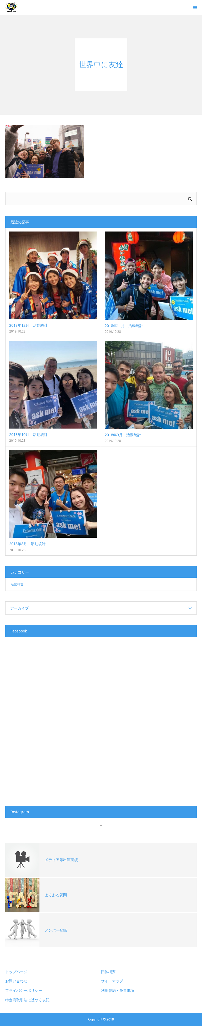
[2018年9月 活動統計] (149, 385)
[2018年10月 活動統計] (53, 385)
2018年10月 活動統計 (28, 434)
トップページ (16, 971)
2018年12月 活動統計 (28, 325)
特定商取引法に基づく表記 (27, 999)
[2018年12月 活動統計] (53, 275)
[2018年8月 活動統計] (53, 494)
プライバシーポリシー (23, 990)
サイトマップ (112, 980)
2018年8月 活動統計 (27, 543)
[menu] (194, 7)
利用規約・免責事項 (117, 990)
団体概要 (108, 971)
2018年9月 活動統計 (123, 434)
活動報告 (17, 584)
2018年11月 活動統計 (124, 325)
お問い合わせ (16, 980)
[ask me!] (11, 7)
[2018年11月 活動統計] (149, 276)
